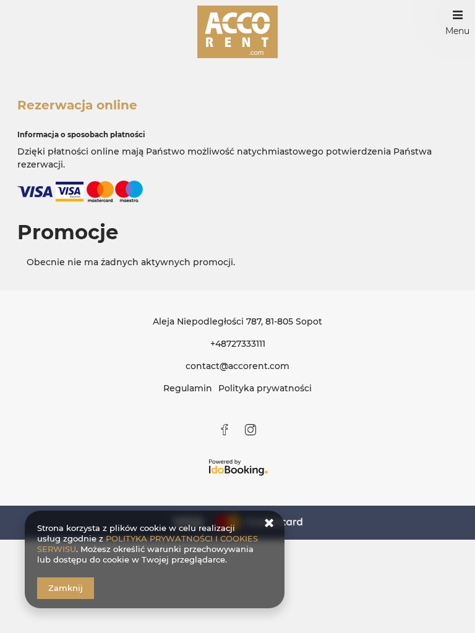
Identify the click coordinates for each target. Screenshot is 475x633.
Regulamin (187, 388)
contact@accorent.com (237, 366)
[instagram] (250, 429)
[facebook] (225, 429)
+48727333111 (237, 343)
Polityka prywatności (265, 388)
